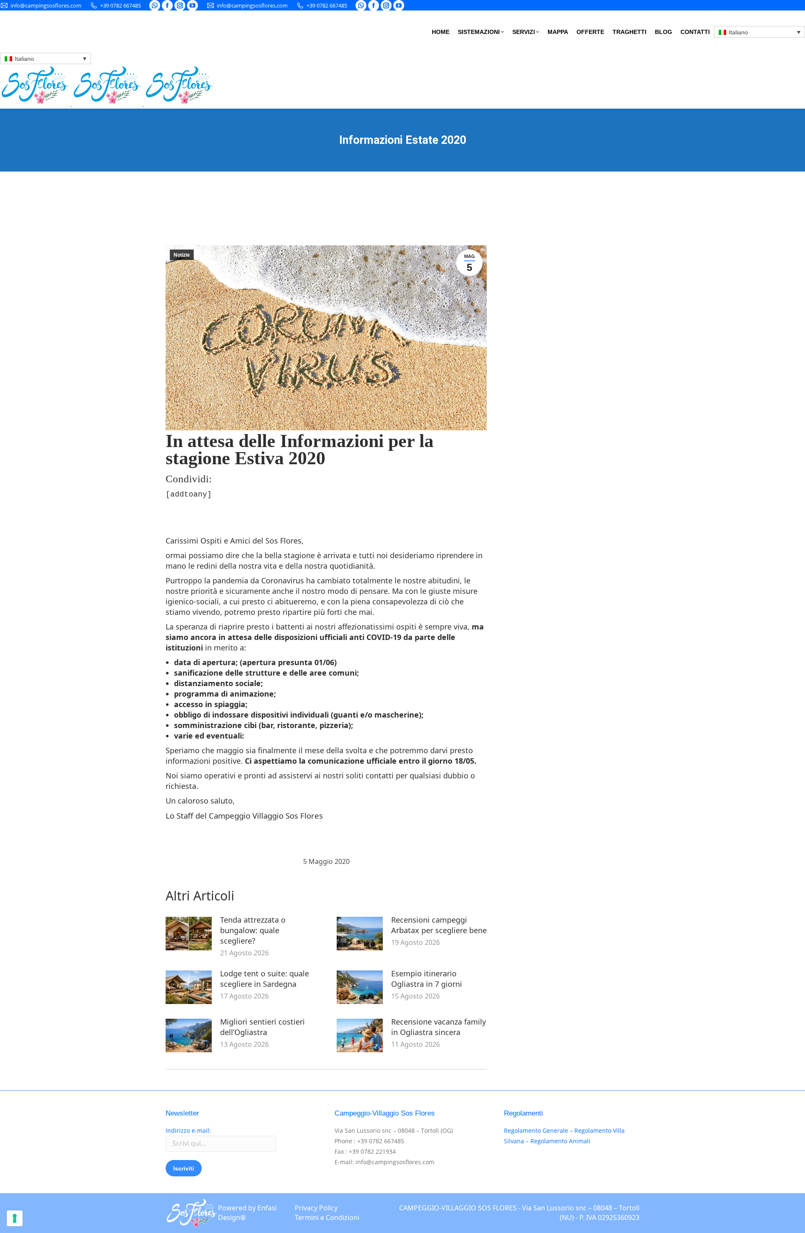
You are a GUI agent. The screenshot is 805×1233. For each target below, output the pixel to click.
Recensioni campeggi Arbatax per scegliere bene (439, 925)
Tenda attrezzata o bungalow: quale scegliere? (253, 930)
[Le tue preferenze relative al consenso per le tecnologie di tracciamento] (15, 1218)
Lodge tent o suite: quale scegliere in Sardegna (264, 978)
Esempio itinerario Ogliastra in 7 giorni (426, 978)
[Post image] (189, 933)
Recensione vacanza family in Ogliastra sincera (438, 1027)
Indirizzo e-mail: (188, 1130)
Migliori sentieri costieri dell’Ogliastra (262, 1027)
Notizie (182, 255)
